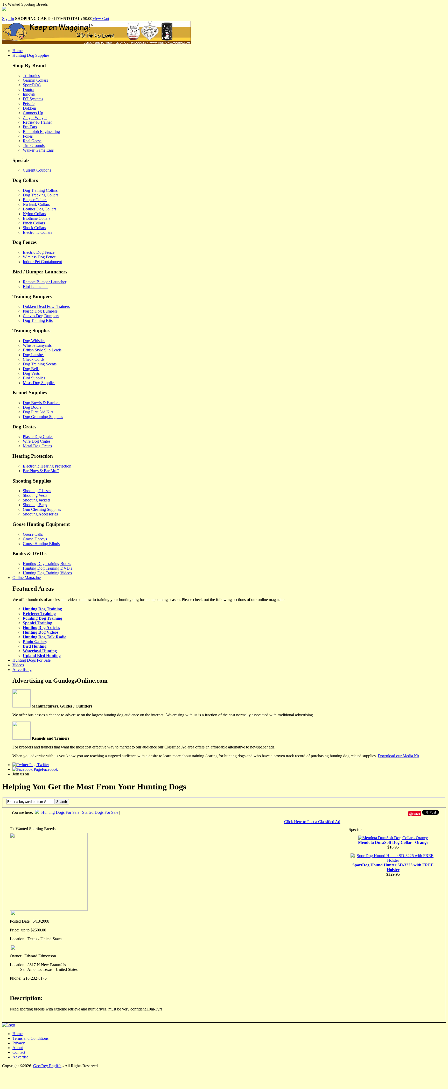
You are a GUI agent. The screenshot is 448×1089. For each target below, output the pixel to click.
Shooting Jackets (36, 500)
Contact (18, 1052)
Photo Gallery (35, 641)
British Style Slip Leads (42, 350)
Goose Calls (33, 534)
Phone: (15, 978)
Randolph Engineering (41, 131)
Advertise (20, 1057)
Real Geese (32, 141)
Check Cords (33, 359)
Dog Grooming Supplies (43, 416)
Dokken (29, 108)
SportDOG (32, 85)
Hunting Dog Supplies (30, 55)
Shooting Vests (35, 495)
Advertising (22, 669)
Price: (14, 930)
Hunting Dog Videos (40, 632)
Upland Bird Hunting (42, 655)
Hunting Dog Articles (41, 627)
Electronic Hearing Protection (47, 466)
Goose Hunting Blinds (41, 543)
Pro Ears (30, 127)
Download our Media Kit (398, 756)
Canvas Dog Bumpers (41, 316)
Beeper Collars (35, 199)
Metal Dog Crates (37, 446)
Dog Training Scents (40, 364)
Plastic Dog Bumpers (40, 311)
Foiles (28, 136)
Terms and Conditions (30, 1038)
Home (17, 50)
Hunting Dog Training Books (47, 563)
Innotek (29, 94)
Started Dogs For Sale (100, 812)
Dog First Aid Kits (38, 412)
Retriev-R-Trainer (37, 122)
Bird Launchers (35, 286)
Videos (18, 665)
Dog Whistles (34, 340)
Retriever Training (39, 613)
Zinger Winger (35, 117)
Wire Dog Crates (36, 441)
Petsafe (28, 103)
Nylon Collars (34, 213)
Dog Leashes (33, 354)
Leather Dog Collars (39, 209)
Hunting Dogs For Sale (31, 660)
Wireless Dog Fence (39, 257)
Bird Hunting (34, 646)
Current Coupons (37, 170)
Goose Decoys (35, 539)
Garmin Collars (35, 80)
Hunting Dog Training (42, 609)
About (17, 1047)
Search (61, 802)
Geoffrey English (47, 1066)
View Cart (100, 18)
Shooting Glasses (37, 491)
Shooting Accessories (40, 514)
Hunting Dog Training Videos (47, 573)
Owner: (16, 956)
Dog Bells (31, 368)
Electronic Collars (37, 232)
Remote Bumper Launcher (44, 282)
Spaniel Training (37, 623)
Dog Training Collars (40, 190)
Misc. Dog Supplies (39, 382)
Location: (17, 939)
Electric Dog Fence (38, 252)
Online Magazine (26, 577)
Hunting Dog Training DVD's (47, 568)
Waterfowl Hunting (40, 651)
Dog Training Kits (38, 320)
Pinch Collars (34, 223)
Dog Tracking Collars (40, 195)
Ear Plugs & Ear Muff (41, 471)
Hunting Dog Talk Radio (44, 637)
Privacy (18, 1043)
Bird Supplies (34, 378)
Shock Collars (34, 227)
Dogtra (28, 89)
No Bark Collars (36, 204)
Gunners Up (33, 113)
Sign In (8, 18)
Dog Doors (32, 407)
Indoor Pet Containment (42, 261)
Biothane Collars (36, 218)
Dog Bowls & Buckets (41, 402)
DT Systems (33, 99)
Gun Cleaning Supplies (42, 509)
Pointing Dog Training (42, 618)
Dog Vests (31, 373)
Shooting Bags (35, 505)
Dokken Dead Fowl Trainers (46, 306)
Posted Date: (20, 921)
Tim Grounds (34, 145)
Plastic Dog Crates (38, 436)
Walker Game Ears (38, 150)
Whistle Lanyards (37, 345)
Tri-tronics (31, 75)
